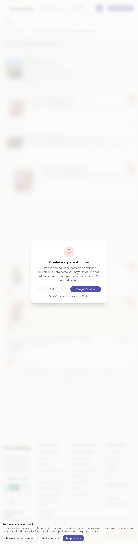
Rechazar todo (50, 538)
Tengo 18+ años (85, 289)
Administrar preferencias (20, 538)
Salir (52, 289)
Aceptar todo (73, 538)
